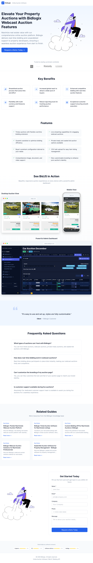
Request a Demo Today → (14, 50)
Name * (54, 486)
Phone (53, 509)
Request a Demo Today (70, 530)
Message (54, 516)
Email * (54, 494)
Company (54, 501)
